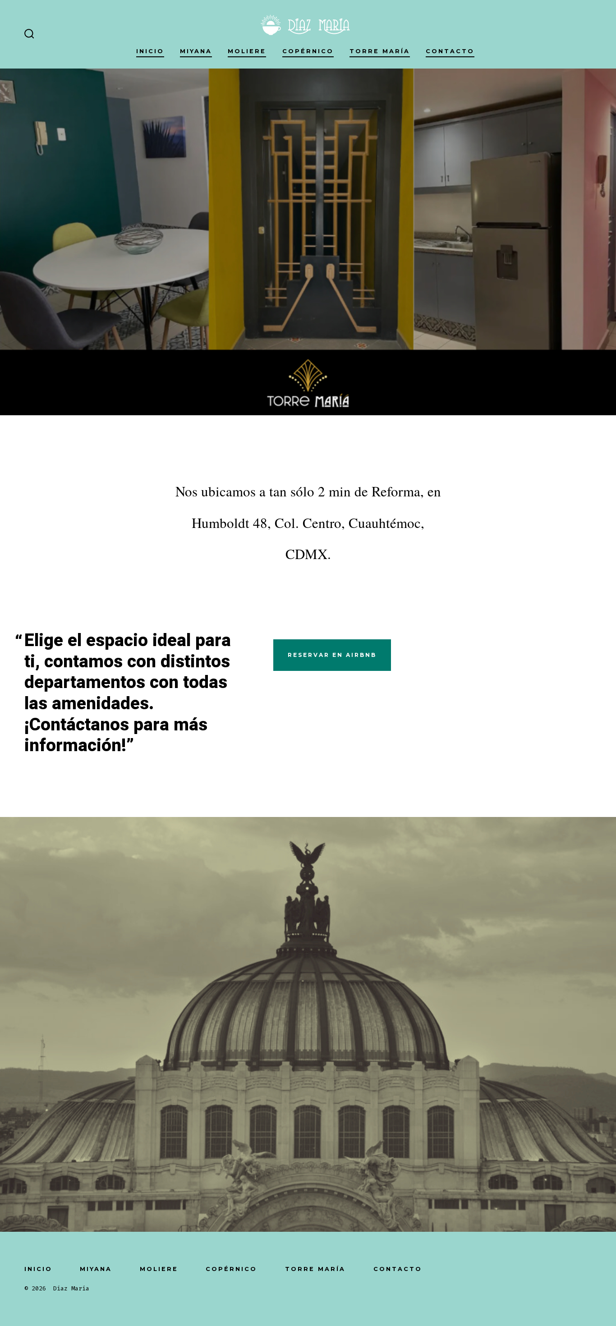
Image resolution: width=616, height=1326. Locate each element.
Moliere (247, 51)
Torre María (379, 51)
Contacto (450, 51)
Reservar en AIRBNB (332, 655)
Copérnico (308, 51)
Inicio (150, 51)
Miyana (196, 51)
